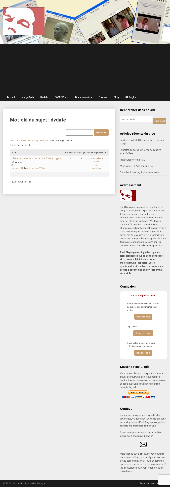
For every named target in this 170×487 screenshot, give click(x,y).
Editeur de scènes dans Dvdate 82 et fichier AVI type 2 (36, 158)
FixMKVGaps (62, 97)
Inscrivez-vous (143, 316)
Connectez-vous (143, 333)
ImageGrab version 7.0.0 (132, 159)
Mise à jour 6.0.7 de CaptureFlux (136, 166)
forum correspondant (131, 242)
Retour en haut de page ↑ (153, 483)
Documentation (83, 97)
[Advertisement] (85, 68)
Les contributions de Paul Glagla (25, 140)
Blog (116, 97)
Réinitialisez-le (143, 353)
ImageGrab (27, 97)
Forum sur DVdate (37, 168)
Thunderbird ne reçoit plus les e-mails (139, 172)
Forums (102, 97)
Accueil (11, 97)
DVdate (44, 97)
